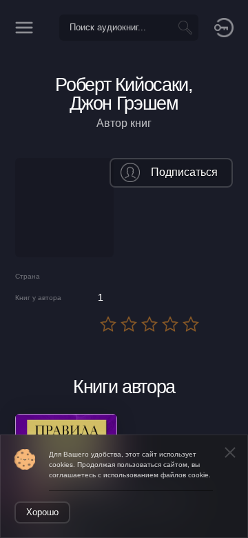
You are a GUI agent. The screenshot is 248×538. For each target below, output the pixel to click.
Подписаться (184, 172)
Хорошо (42, 512)
